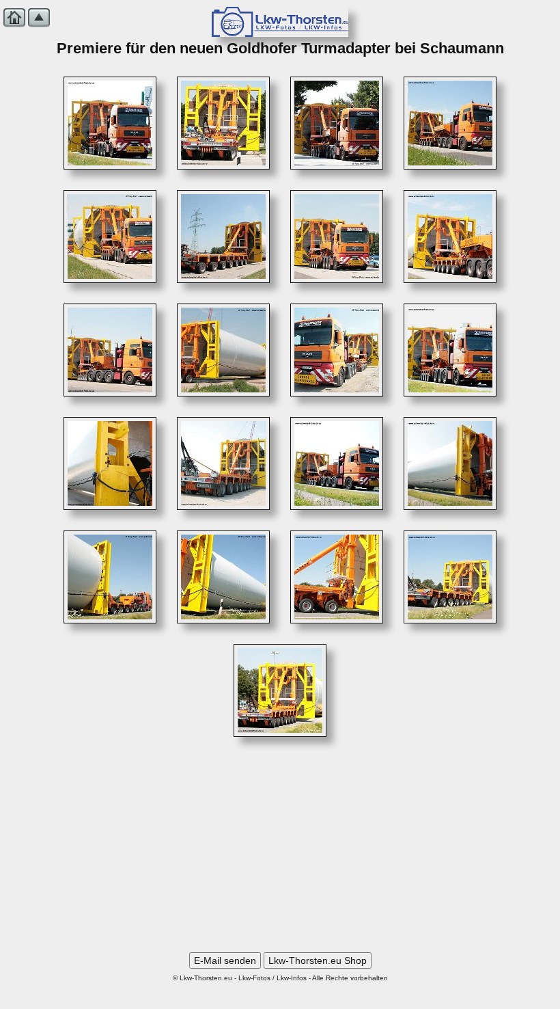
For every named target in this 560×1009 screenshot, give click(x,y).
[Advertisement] (280, 849)
